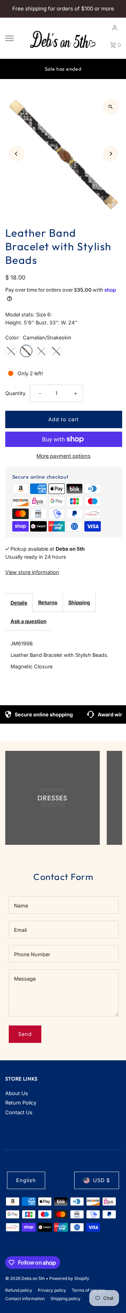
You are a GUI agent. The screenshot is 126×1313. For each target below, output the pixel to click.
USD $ (101, 1180)
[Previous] (16, 154)
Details (18, 603)
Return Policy (20, 1103)
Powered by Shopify (69, 1278)
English (26, 1180)
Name (21, 906)
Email (20, 930)
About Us (16, 1093)
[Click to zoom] (111, 107)
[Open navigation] (14, 38)
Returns (47, 602)
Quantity (15, 393)
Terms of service (88, 1290)
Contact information (25, 1298)
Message (25, 979)
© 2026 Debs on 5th (25, 1278)
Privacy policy (52, 1290)
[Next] (111, 154)
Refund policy (18, 1290)
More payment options (63, 456)
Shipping (79, 602)
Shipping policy (65, 1298)
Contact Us (19, 1112)
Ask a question (28, 621)
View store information (32, 572)
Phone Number (32, 954)
